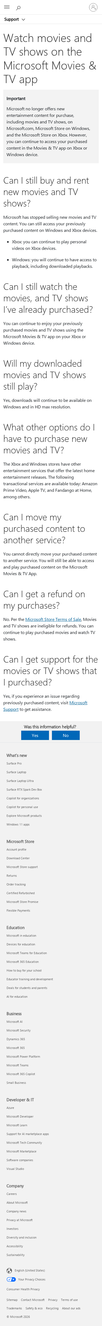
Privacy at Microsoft (20, 1220)
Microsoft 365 (16, 1048)
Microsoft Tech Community (24, 1142)
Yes (35, 735)
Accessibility (15, 1246)
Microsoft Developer (20, 1116)
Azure (10, 1108)
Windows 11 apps (18, 824)
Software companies (20, 1160)
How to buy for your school (24, 970)
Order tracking (16, 884)
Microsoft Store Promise (22, 902)
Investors (12, 1229)
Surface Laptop (16, 772)
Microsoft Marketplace (21, 1151)
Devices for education (21, 944)
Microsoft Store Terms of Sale (53, 619)
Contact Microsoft (33, 1300)
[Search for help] (19, 7)
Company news (16, 1211)
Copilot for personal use (22, 807)
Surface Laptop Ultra (20, 781)
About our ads (71, 1308)
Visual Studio (15, 1169)
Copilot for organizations (23, 798)
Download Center (18, 858)
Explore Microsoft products (24, 816)
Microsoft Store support (22, 867)
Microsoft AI (15, 1021)
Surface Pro (14, 763)
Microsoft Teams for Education (27, 953)
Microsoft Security (18, 1030)
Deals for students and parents (27, 988)
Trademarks (14, 1308)
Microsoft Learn (17, 1125)
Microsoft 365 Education (23, 962)
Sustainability (15, 1255)
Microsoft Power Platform (23, 1056)
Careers (12, 1194)
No (66, 735)
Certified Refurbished (21, 893)
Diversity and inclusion (21, 1237)
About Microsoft (17, 1202)
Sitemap (12, 1300)
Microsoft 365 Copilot (21, 1074)
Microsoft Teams (18, 1065)
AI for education (17, 996)
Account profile (16, 849)
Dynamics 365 (16, 1039)
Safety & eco (34, 1308)
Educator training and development (30, 979)
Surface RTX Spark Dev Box (24, 789)
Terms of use (69, 1300)
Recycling (52, 1308)
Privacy (52, 1300)
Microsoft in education (21, 935)
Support (12, 19)
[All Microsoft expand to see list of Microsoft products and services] (6, 7)
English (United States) (30, 1270)
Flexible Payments (18, 910)
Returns (12, 875)
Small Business (16, 1083)
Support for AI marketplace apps (28, 1134)
